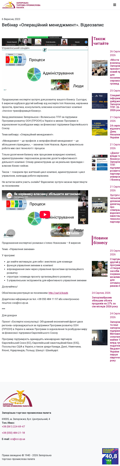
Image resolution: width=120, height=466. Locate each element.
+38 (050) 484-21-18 (13, 432)
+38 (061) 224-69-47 (13, 426)
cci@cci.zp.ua (17, 439)
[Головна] (22, 5)
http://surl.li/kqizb (58, 292)
